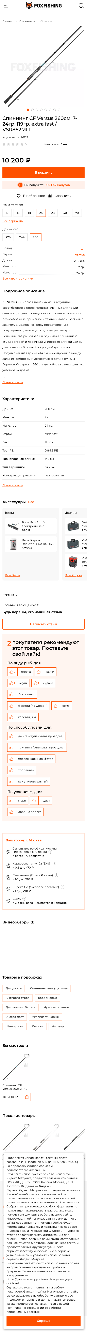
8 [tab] (59, 110)
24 (41, 213)
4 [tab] (41, 110)
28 (53, 213)
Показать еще (12, 382)
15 (18, 213)
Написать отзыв (43, 624)
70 (77, 213)
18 (29, 213)
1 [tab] (28, 110)
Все (31, 502)
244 (21, 237)
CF (83, 249)
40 (65, 213)
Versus (80, 255)
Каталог (5, 5)
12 (7, 213)
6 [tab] (50, 110)
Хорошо (43, 1321)
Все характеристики (17, 278)
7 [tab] (54, 110)
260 (35, 237)
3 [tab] (37, 110)
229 (8, 237)
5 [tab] (46, 110)
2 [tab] (32, 110)
